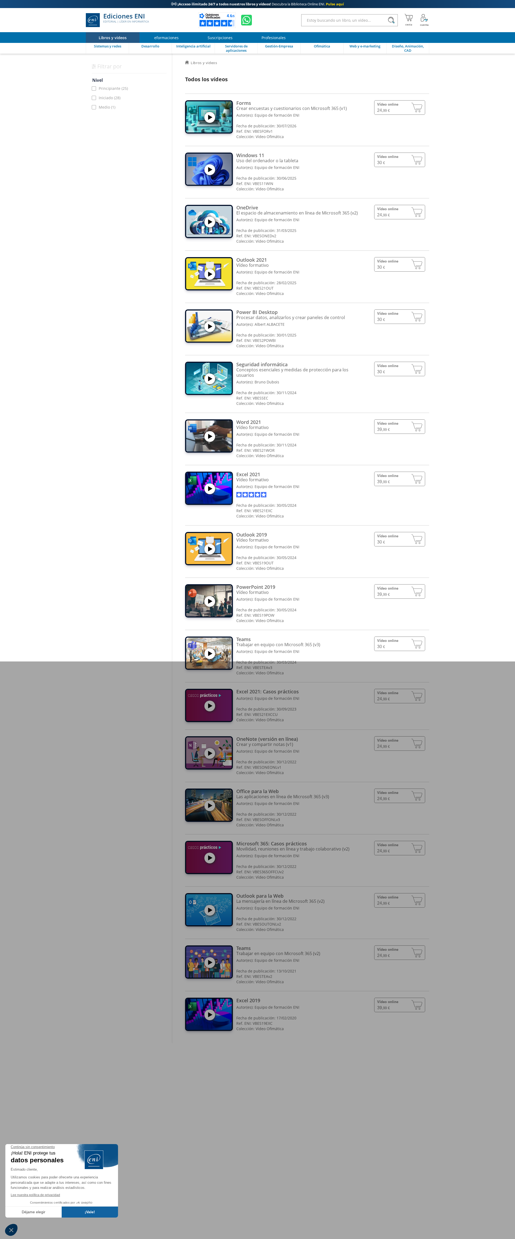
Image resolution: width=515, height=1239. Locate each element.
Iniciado (109, 97)
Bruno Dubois (267, 381)
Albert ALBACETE (270, 324)
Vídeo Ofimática (270, 136)
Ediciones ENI (126, 18)
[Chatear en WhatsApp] (246, 20)
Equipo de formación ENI (277, 115)
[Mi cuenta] (424, 20)
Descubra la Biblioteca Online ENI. (257, 4)
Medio (107, 107)
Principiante (113, 88)
